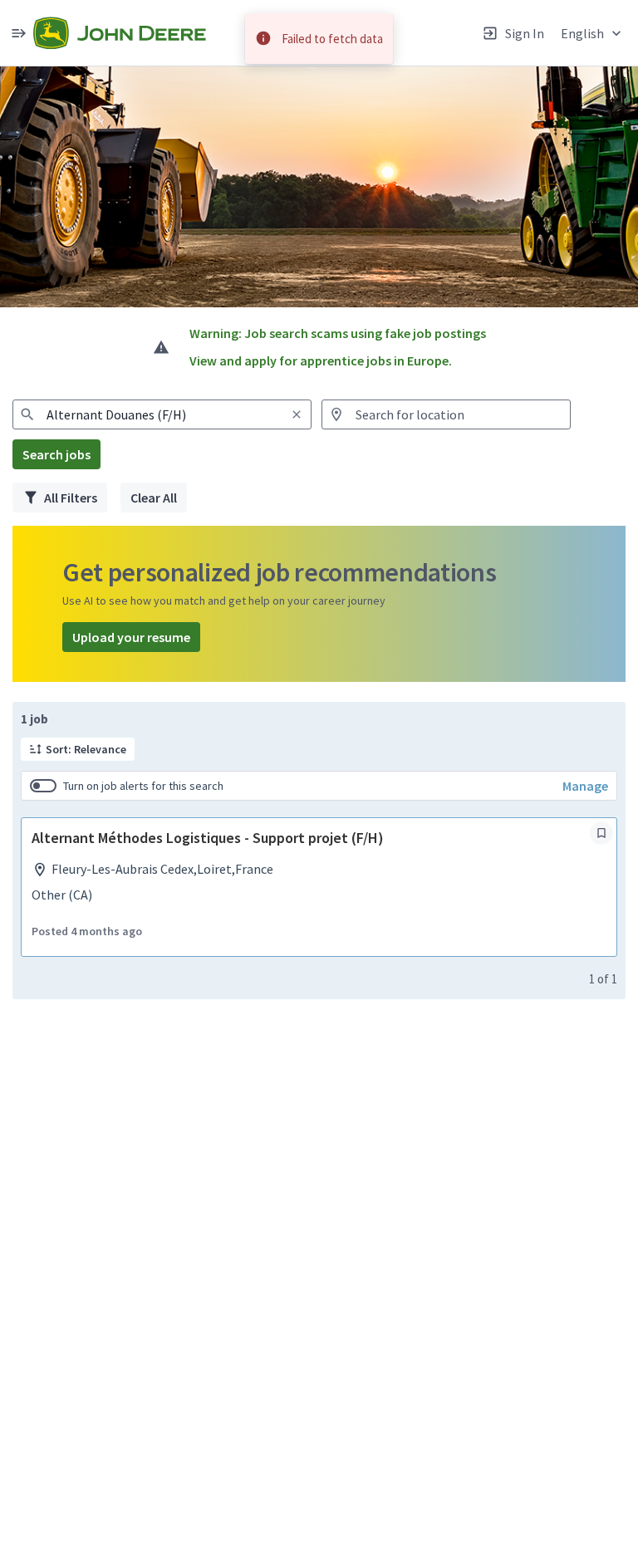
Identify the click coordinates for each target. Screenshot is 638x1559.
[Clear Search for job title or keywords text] (296, 414)
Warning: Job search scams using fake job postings (337, 333)
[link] (119, 33)
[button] (593, 33)
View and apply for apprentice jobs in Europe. (320, 360)
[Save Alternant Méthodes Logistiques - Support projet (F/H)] (601, 833)
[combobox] (162, 414)
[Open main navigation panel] (18, 33)
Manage (585, 785)
